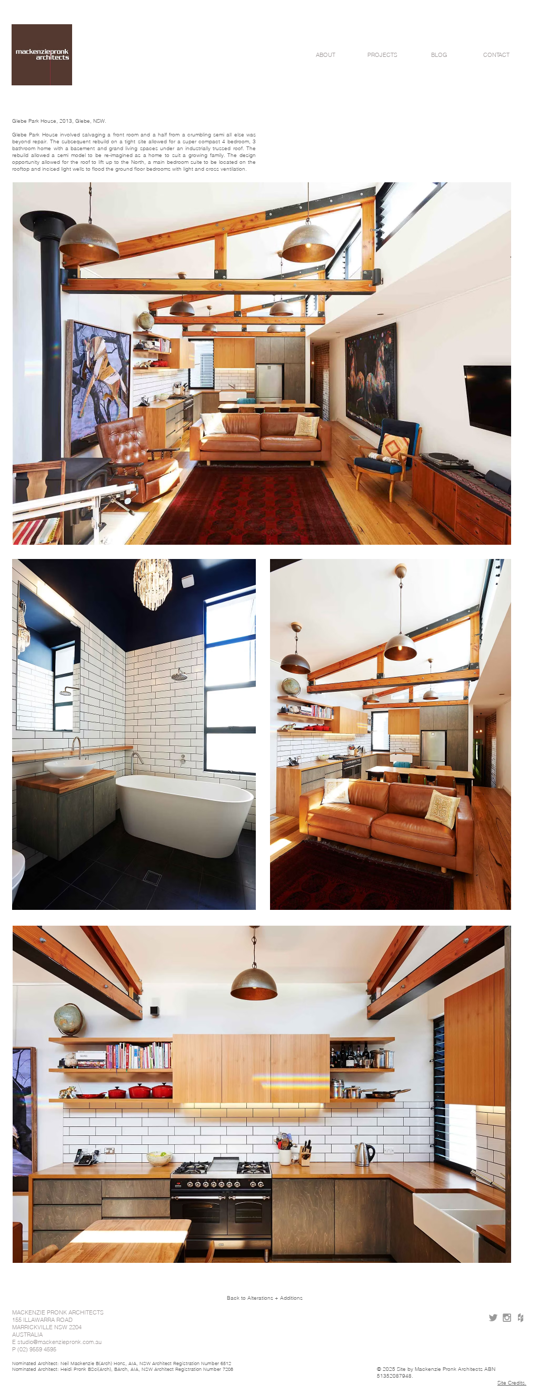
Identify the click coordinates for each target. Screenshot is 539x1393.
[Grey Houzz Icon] (520, 1317)
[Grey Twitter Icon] (493, 1317)
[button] (325, 55)
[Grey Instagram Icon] (507, 1317)
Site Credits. (511, 1382)
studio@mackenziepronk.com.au (59, 1342)
